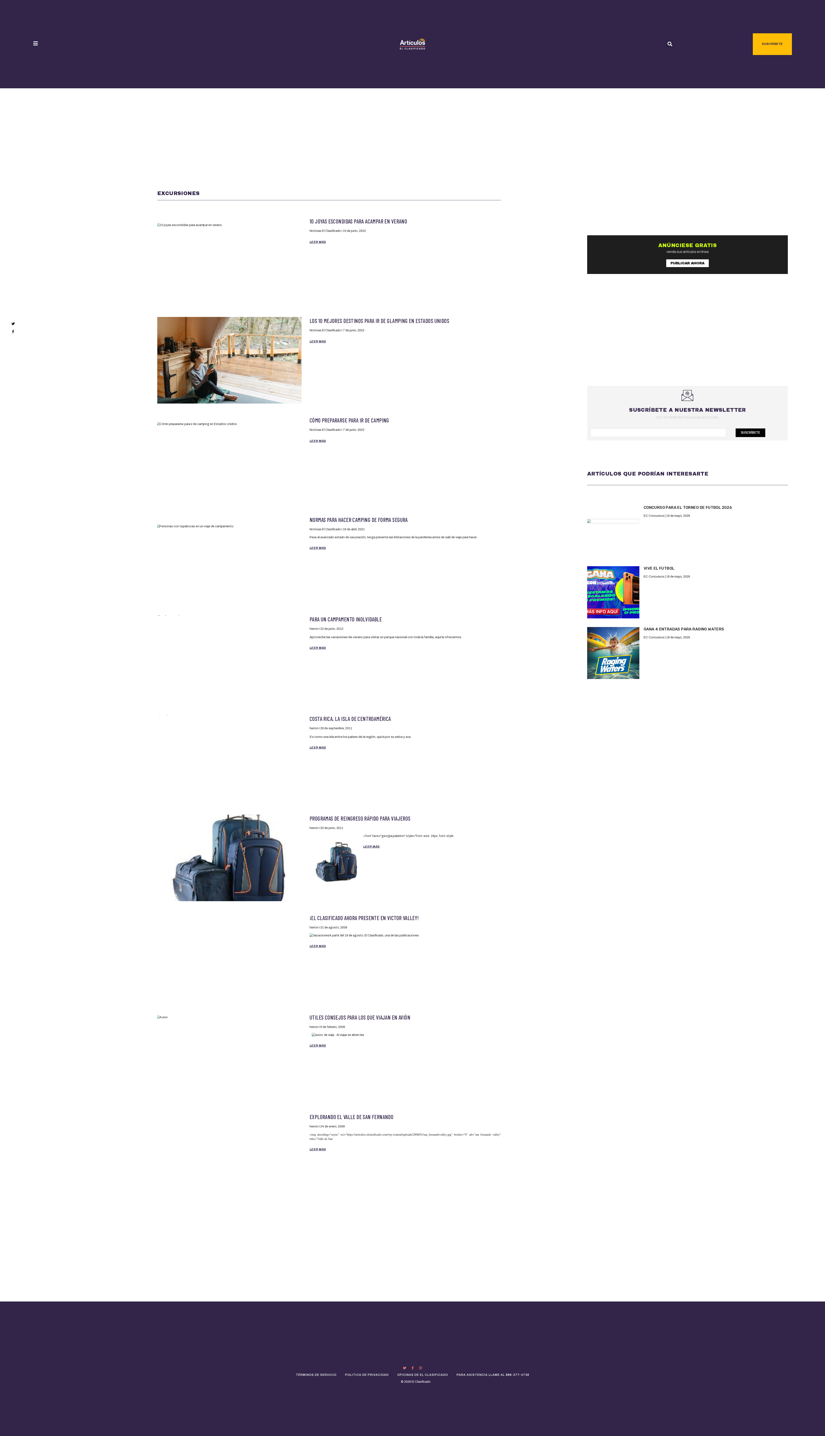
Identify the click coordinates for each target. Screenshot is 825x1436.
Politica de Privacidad (367, 1374)
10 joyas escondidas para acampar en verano (358, 221)
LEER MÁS (318, 242)
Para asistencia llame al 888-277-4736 (493, 1374)
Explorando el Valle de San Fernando (351, 1116)
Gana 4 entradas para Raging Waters (684, 629)
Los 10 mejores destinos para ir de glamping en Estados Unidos (379, 320)
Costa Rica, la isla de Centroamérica (350, 718)
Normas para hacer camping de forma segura (359, 519)
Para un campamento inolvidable (346, 619)
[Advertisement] (412, 120)
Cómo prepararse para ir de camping (349, 420)
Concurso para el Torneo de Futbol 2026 (688, 507)
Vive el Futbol (659, 568)
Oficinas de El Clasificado (422, 1374)
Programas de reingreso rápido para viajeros (360, 818)
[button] (670, 44)
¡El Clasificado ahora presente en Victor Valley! (364, 918)
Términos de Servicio (316, 1374)
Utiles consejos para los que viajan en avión (360, 1017)
